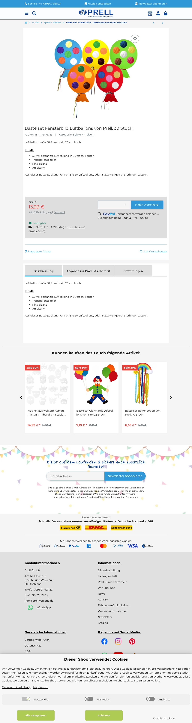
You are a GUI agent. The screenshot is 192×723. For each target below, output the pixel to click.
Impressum (40, 687)
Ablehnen (104, 715)
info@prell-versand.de (39, 600)
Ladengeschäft (107, 576)
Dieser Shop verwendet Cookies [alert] (96, 659)
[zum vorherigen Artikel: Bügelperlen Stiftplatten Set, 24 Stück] (153, 23)
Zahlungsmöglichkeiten (113, 605)
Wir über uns (106, 588)
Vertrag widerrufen (37, 639)
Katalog (103, 623)
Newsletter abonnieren (125, 476)
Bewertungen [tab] (133, 271)
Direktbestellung (109, 570)
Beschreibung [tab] (43, 271)
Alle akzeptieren (35, 715)
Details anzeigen (164, 718)
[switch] (26, 699)
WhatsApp (44, 607)
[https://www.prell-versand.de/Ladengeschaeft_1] (150, 13)
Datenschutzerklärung (16, 687)
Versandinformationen (112, 611)
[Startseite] (26, 22)
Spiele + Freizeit (83, 134)
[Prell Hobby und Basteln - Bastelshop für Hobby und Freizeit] (96, 13)
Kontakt (103, 599)
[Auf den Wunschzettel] (135, 39)
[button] (158, 13)
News (101, 593)
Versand (59, 212)
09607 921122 (43, 589)
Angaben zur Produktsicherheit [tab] (88, 271)
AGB (28, 651)
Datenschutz (33, 645)
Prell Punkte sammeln (112, 582)
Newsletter (105, 617)
